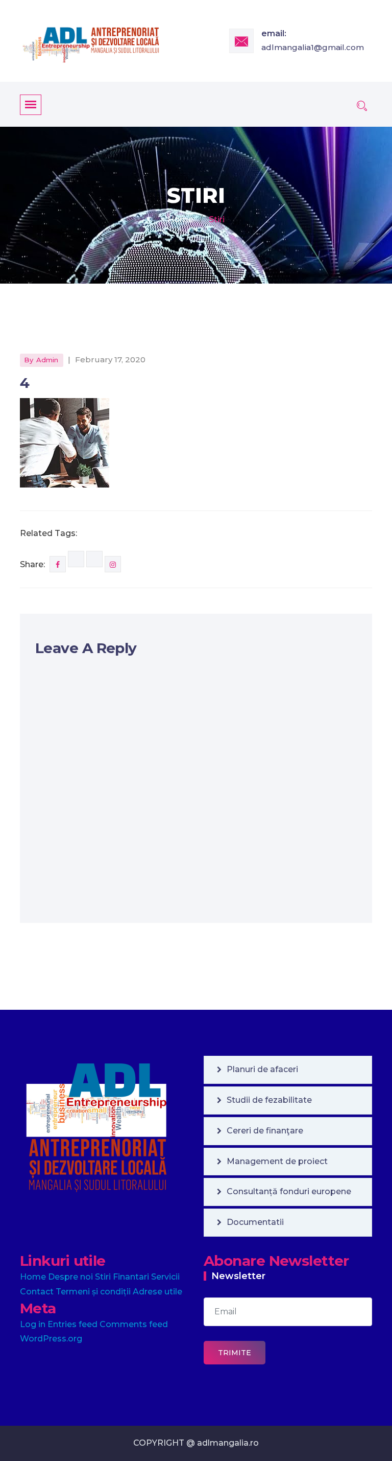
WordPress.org (51, 1338)
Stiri (103, 1277)
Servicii (165, 1277)
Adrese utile (157, 1291)
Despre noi (70, 1277)
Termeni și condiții (93, 1291)
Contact (37, 1291)
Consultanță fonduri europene (289, 1191)
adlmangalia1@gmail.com (312, 47)
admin (47, 360)
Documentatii (255, 1222)
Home (180, 219)
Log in (32, 1324)
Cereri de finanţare (265, 1130)
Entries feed (72, 1324)
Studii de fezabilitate (269, 1100)
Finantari (131, 1277)
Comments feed (134, 1324)
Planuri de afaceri (262, 1069)
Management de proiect (277, 1161)
